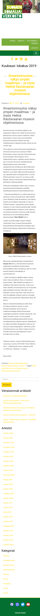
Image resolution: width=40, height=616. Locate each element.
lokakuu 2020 (7, 480)
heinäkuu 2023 (8, 456)
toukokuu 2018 (8, 545)
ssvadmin (26, 103)
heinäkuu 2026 (8, 433)
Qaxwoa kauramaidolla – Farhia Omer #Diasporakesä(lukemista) (16, 402)
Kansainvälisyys (7, 366)
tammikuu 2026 (8, 442)
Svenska (34, 43)
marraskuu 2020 (9, 475)
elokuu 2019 (7, 512)
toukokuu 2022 (8, 466)
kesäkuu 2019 (8, 517)
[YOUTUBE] (26, 59)
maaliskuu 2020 (8, 494)
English (21, 41)
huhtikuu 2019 (8, 521)
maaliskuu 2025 (8, 452)
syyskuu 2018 (8, 535)
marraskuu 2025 (9, 447)
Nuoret (5, 579)
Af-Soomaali (32, 41)
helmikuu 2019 (8, 531)
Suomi (12, 41)
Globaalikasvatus (21, 363)
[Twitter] (23, 604)
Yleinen (22, 366)
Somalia (17, 371)
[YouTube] (28, 604)
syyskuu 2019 (8, 507)
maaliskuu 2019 (8, 526)
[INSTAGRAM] (21, 59)
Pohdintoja (7, 584)
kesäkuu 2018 (8, 540)
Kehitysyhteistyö (9, 570)
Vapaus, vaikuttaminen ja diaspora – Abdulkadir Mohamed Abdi (19, 421)
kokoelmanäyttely (8, 371)
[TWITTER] (16, 59)
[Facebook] (12, 604)
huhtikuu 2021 (8, 470)
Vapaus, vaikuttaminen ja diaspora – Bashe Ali (19, 415)
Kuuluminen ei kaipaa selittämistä (14, 396)
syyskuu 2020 (8, 484)
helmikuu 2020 (8, 498)
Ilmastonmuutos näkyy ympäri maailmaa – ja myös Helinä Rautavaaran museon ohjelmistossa (20, 85)
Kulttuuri (16, 366)
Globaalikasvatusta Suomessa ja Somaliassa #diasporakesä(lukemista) (19, 409)
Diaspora (12, 363)
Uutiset (5, 588)
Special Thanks (20, 613)
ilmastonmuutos (22, 368)
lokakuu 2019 (7, 503)
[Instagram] (17, 604)
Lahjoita (34, 48)
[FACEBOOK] (12, 59)
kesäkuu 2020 (8, 489)
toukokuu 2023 (8, 461)
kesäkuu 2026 (8, 438)
